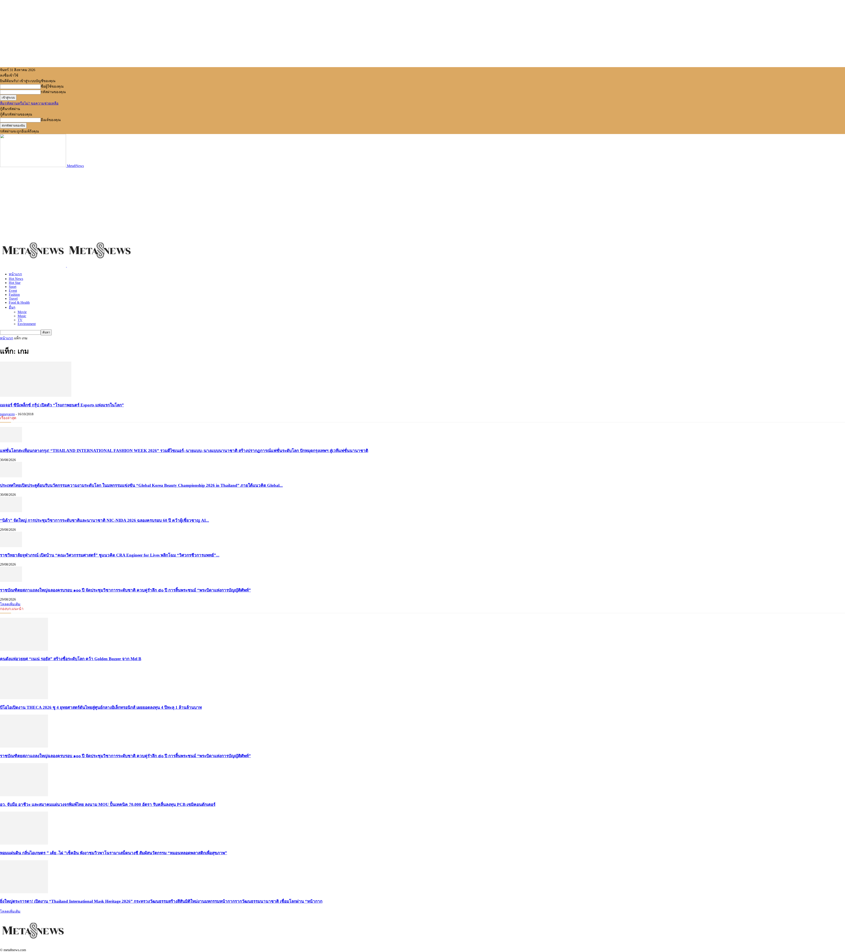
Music (22, 316)
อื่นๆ (12, 307)
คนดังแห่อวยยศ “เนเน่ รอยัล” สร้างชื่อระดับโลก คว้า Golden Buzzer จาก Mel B (70, 658)
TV (20, 320)
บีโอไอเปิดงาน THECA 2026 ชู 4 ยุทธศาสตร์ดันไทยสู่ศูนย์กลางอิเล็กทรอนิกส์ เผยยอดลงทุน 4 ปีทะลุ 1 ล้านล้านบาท (101, 707)
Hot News (16, 279)
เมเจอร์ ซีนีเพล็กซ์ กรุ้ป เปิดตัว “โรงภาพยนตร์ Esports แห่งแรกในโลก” (62, 405)
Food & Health (19, 302)
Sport (12, 287)
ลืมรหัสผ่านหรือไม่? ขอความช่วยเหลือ (29, 103)
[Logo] (33, 266)
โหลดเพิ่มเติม (10, 604)
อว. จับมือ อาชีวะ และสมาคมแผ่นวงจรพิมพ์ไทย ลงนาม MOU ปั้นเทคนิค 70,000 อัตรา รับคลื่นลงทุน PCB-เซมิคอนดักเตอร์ (107, 804)
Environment (27, 324)
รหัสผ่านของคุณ (53, 92)
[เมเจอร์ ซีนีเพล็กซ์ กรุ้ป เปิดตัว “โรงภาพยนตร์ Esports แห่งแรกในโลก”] (35, 395)
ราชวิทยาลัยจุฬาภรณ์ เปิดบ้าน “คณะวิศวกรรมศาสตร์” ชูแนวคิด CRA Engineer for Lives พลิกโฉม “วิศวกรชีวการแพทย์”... (109, 555)
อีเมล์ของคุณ (51, 120)
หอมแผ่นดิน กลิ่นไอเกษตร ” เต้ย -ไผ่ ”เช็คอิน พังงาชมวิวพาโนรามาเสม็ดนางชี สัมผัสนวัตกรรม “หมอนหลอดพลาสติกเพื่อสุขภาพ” (113, 853)
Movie (22, 312)
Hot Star (14, 283)
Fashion (14, 294)
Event (13, 290)
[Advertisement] (422, 201)
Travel (13, 298)
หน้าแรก (15, 274)
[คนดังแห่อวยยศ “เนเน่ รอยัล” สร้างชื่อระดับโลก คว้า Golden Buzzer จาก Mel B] (24, 649)
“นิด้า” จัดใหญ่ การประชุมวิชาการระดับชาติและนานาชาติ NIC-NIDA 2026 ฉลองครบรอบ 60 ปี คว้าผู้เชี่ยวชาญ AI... (104, 520)
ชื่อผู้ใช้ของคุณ (52, 86)
